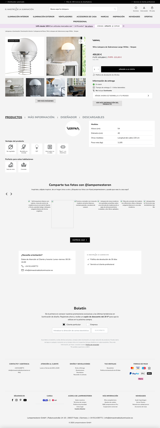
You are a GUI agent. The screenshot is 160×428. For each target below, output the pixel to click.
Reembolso (80, 372)
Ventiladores (65, 16)
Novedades (134, 16)
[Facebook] (12, 400)
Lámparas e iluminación (12, 31)
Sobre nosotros (80, 400)
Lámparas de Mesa (40, 31)
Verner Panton (140, 402)
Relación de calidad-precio (141, 404)
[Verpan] (106, 40)
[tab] (15, 117)
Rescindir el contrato (80, 374)
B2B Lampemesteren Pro (110, 404)
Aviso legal (80, 406)
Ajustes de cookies (110, 402)
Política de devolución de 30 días (110, 370)
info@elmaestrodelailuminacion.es (39, 270)
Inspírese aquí (78, 240)
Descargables (93, 117)
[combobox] (83, 8)
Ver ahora (89, 26)
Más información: (41, 117)
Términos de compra (80, 402)
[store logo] (19, 8)
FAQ (19, 372)
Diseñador (69, 117)
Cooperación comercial (110, 406)
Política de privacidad (92, 344)
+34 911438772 (31, 266)
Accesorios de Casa (141, 406)
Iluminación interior (27, 31)
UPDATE (108, 26)
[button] (14, 87)
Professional (80, 21)
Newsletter (110, 368)
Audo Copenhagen (140, 400)
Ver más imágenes (45, 101)
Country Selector (80, 409)
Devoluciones (80, 370)
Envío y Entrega (80, 368)
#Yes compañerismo (110, 400)
